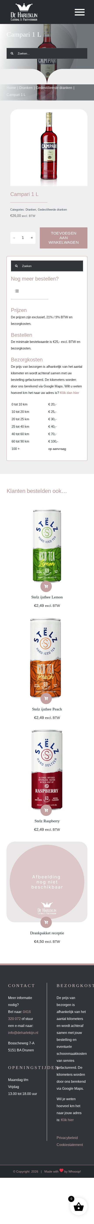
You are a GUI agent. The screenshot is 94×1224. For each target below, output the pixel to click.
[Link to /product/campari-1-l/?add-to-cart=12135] (46, 922)
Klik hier (67, 1120)
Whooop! (74, 1171)
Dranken (31, 209)
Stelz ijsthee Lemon (47, 597)
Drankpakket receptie (47, 933)
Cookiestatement (70, 1145)
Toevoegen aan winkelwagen (64, 238)
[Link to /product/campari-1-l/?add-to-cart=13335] (46, 810)
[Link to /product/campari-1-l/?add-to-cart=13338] (46, 698)
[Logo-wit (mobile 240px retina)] (24, 5)
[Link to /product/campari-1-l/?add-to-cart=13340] (46, 586)
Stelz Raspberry (47, 821)
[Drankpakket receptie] (47, 845)
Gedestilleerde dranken (52, 209)
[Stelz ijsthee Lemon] (47, 509)
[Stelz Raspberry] (47, 733)
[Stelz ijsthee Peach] (47, 621)
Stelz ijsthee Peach (47, 709)
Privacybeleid (67, 1138)
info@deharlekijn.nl (23, 1033)
